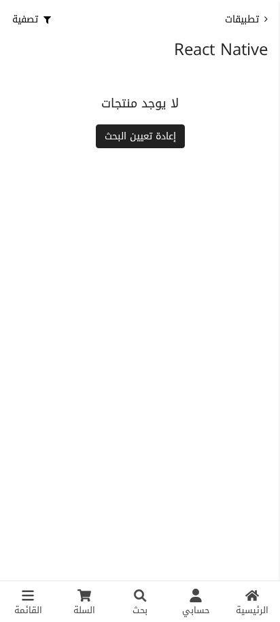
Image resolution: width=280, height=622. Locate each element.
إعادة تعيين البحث (140, 136)
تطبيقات (242, 19)
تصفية (25, 19)
